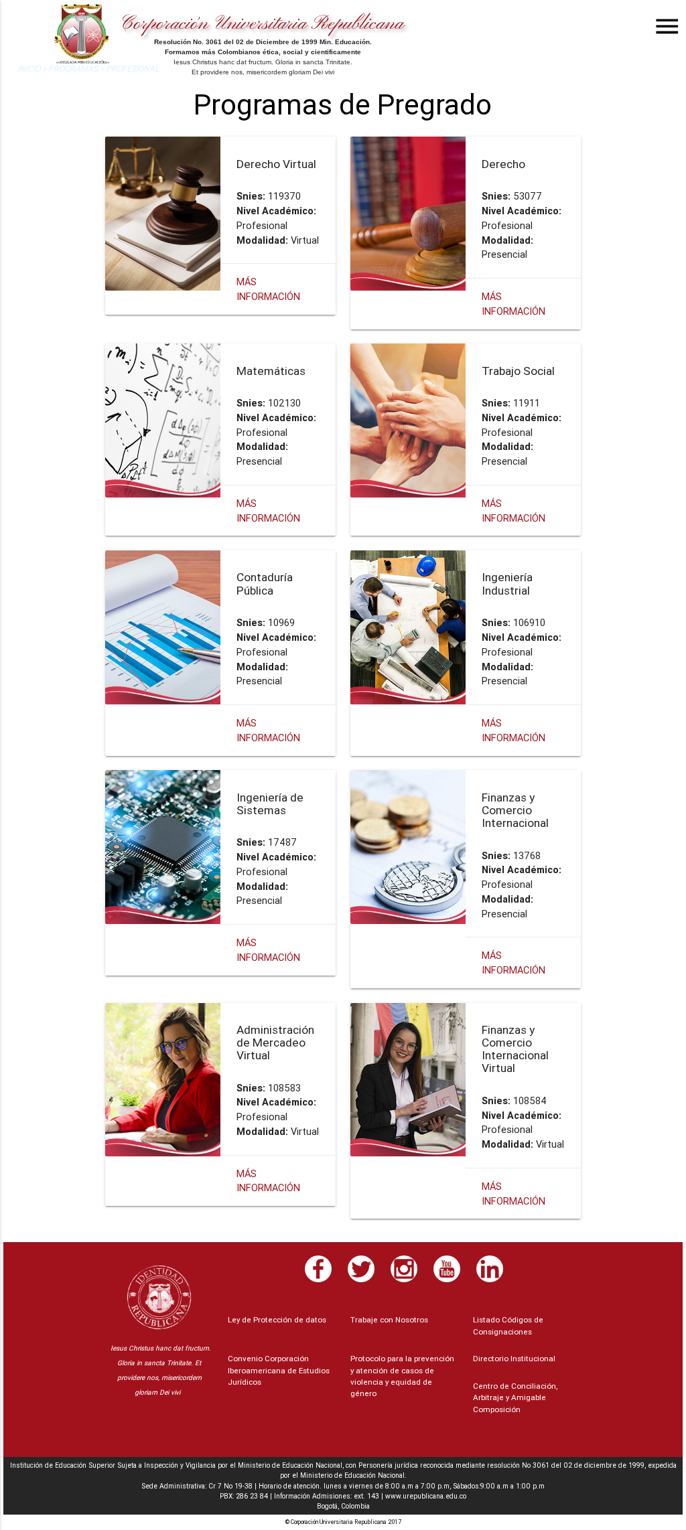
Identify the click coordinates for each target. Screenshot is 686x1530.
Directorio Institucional (514, 1358)
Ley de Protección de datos (277, 1319)
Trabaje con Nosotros (389, 1319)
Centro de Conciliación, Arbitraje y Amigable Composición (515, 1397)
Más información (268, 1181)
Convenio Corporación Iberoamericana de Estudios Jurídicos (279, 1370)
